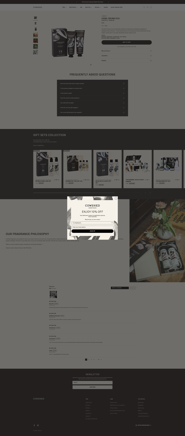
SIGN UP (92, 231)
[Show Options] (112, 223)
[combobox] (92, 223)
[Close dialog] (116, 198)
